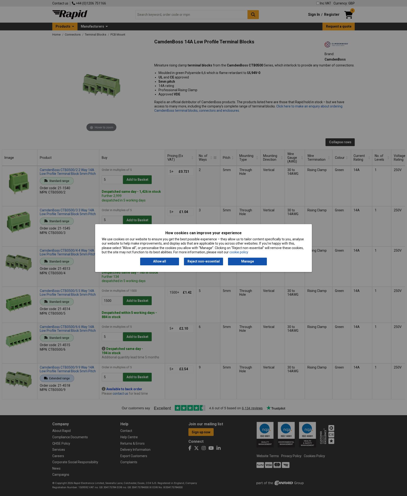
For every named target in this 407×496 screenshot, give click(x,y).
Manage (247, 261)
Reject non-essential (203, 261)
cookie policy (238, 252)
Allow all (159, 261)
